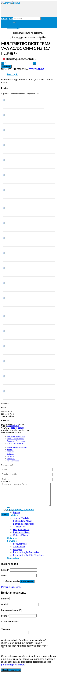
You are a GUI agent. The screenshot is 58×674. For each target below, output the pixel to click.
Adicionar (6, 66)
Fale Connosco (13, 461)
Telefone (5, 629)
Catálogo (10, 454)
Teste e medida (16, 18)
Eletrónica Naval (21, 532)
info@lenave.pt (13, 426)
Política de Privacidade (16, 436)
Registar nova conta (11, 670)
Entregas (17, 549)
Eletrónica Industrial (23, 523)
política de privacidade (21, 510)
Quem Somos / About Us (17, 447)
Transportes (19, 526)
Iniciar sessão (27, 581)
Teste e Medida (21, 517)
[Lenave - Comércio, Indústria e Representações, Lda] (10, 2)
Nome (5, 598)
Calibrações (19, 546)
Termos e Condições (15, 439)
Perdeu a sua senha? (11, 586)
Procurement (19, 543)
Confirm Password (11, 621)
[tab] (32, 74)
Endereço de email (11, 609)
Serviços (10, 456)
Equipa (9, 449)
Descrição (12, 74)
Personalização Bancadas (26, 552)
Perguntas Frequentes (16, 441)
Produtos (11, 452)
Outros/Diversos (21, 535)
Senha (5, 575)
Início (4, 18)
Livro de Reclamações (16, 443)
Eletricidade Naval (22, 520)
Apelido (6, 604)
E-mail (5, 569)
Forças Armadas (21, 529)
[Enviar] (14, 22)
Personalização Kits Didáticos (28, 555)
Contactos (11, 458)
